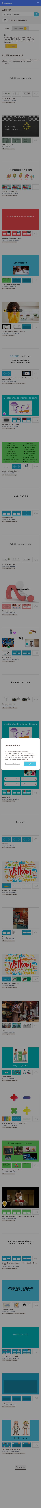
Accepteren (29, 764)
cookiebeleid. (23, 759)
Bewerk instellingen (12, 764)
